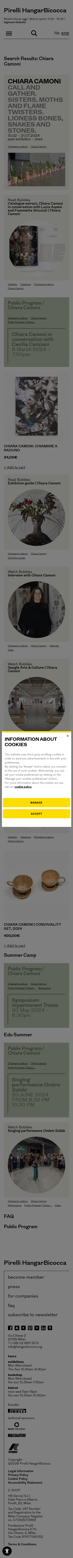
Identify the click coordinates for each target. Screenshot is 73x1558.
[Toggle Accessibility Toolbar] (7, 1551)
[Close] (68, 736)
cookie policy (23, 787)
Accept (36, 814)
